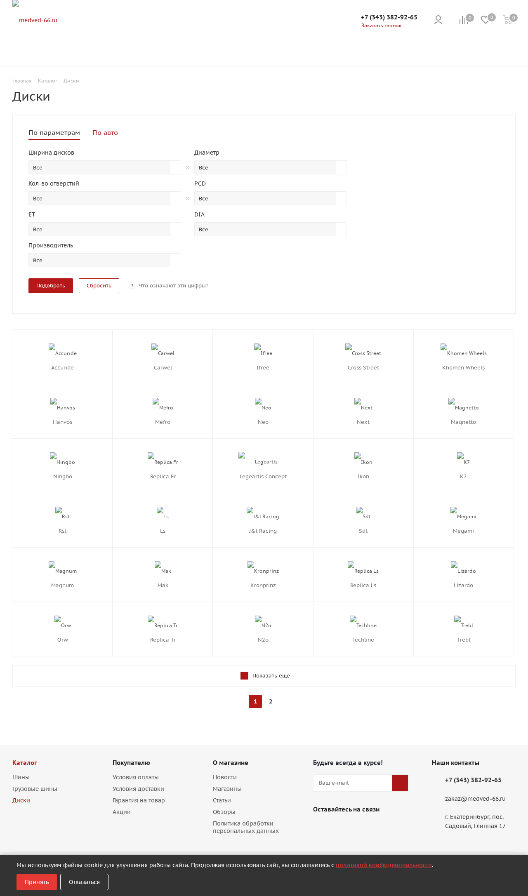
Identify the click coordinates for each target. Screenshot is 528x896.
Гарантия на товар (139, 800)
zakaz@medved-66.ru (475, 798)
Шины (21, 777)
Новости (225, 777)
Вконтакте (321, 828)
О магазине (230, 763)
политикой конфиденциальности (384, 865)
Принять (37, 882)
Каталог (24, 763)
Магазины (227, 789)
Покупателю (131, 763)
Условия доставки (138, 789)
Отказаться (84, 882)
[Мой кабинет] (438, 20)
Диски (21, 800)
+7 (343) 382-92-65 (389, 17)
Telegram (342, 828)
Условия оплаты (136, 777)
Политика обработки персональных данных (246, 827)
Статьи (222, 800)
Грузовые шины (34, 789)
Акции (122, 812)
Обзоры (224, 812)
